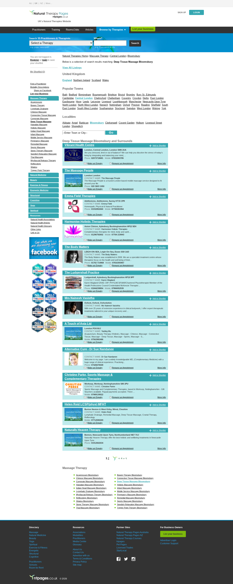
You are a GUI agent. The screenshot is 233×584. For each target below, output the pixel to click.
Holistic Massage (38, 128)
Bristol (121, 94)
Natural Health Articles (40, 223)
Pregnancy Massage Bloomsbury (132, 494)
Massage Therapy (38, 98)
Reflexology (36, 164)
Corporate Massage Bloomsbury (90, 481)
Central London (118, 56)
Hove (78, 101)
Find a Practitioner (38, 84)
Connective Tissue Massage (43, 115)
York (163, 108)
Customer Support (169, 543)
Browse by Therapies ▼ (112, 29)
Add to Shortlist (159, 145)
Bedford (73, 94)
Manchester (135, 101)
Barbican (83, 122)
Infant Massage (37, 134)
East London (157, 98)
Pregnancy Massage (40, 141)
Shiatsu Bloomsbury (85, 501)
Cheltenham (114, 98)
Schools (33, 565)
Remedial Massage (39, 144)
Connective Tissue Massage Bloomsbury (135, 478)
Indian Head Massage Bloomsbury (91, 488)
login (44, 60)
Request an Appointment (122, 163)
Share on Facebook (42, 90)
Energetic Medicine (39, 190)
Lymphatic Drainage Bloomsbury (90, 491)
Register (34, 60)
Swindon (131, 108)
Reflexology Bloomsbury (87, 498)
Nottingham (115, 105)
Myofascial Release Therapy (43, 160)
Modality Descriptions (39, 87)
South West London (87, 108)
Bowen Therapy (38, 105)
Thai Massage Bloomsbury (88, 508)
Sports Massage (38, 147)
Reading (145, 105)
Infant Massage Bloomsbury (129, 488)
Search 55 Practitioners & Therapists (49, 38)
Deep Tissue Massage (41, 121)
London (66, 126)
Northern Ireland (81, 80)
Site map (77, 565)
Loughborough (120, 101)
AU (30, 3)
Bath (64, 94)
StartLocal (121, 550)
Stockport (120, 108)
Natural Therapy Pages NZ (129, 535)
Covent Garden (127, 122)
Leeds (86, 101)
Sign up (182, 12)
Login (196, 12)
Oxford (126, 105)
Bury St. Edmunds (146, 94)
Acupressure (36, 102)
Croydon (137, 98)
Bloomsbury (134, 56)
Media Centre (79, 541)
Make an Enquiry (95, 163)
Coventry (126, 98)
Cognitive (35, 200)
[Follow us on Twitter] (126, 559)
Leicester (95, 101)
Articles (89, 29)
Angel (75, 122)
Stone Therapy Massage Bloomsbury (92, 504)
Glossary (77, 544)
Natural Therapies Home (75, 56)
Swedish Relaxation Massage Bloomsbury (135, 504)
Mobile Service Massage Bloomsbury (133, 491)
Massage (33, 532)
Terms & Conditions (82, 558)
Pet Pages (121, 544)
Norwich (104, 105)
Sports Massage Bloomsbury (130, 501)
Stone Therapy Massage (41, 151)
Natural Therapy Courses (128, 538)
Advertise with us (81, 555)
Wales (105, 80)
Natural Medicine (38, 175)
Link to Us (35, 232)
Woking (156, 108)
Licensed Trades (124, 547)
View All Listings (72, 67)
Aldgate (66, 122)
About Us (77, 549)
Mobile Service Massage (41, 137)
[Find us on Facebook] (118, 559)
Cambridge (68, 98)
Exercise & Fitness (39, 185)
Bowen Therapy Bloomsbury (129, 475)
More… (49, 3)
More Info (161, 163)
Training (56, 29)
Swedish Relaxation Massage (44, 154)
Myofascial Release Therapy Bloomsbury (94, 494)
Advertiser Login (168, 540)
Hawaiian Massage (39, 124)
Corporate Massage (39, 118)
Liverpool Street (153, 122)
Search (135, 43)
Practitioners (39, 29)
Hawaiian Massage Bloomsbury (90, 485)
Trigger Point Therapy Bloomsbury (132, 508)
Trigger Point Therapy (40, 170)
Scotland (96, 80)
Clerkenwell (111, 122)
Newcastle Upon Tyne (154, 101)
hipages (120, 541)
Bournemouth (99, 94)
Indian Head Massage (40, 131)
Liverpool (106, 101)
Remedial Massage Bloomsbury (131, 498)
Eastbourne (68, 101)
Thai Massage (37, 157)
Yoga (32, 205)
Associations (79, 532)
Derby (146, 98)
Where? (98, 38)
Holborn (140, 122)
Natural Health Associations (43, 219)
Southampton (106, 108)
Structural (35, 195)
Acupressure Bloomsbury (87, 475)
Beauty (33, 180)
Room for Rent (36, 567)
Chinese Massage (39, 112)
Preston (135, 105)
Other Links (36, 229)
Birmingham (84, 94)
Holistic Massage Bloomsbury (130, 485)
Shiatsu (34, 167)
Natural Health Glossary (41, 226)
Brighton (112, 94)
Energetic (34, 550)
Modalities (78, 535)
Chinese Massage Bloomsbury (89, 478)
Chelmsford (100, 98)
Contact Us (78, 552)
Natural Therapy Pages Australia (132, 532)
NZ (41, 3)
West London (144, 108)
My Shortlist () (37, 71)
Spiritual (34, 210)
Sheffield (155, 105)
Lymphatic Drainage (39, 109)
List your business (143, 29)
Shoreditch (77, 126)
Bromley (130, 94)
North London (69, 105)
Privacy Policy (80, 561)
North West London (88, 105)
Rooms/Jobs (72, 29)
